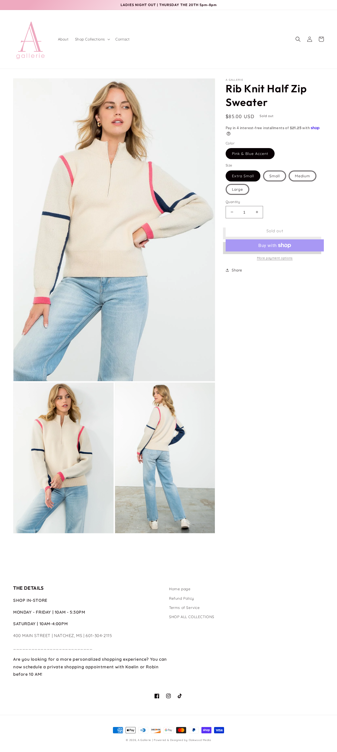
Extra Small (243, 175)
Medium (302, 175)
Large (237, 189)
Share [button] (237, 270)
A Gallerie (145, 740)
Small (274, 175)
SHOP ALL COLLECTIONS (191, 616)
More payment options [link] (275, 258)
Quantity (233, 201)
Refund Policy (181, 598)
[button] (92, 39)
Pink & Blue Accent (250, 153)
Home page (179, 589)
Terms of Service (184, 607)
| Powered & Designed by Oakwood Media (181, 740)
